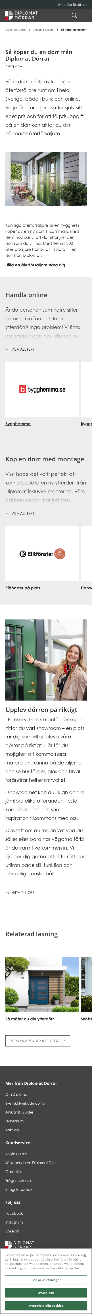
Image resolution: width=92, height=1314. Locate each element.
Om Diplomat (16, 1094)
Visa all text (22, 349)
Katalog (12, 1130)
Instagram (14, 1222)
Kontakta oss (16, 1154)
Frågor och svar (18, 1180)
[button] (84, 15)
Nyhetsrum (14, 1121)
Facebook (14, 1213)
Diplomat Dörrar (15, 29)
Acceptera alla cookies (46, 1305)
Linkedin (12, 1231)
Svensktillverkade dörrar (25, 1103)
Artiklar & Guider (43, 29)
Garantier (13, 1171)
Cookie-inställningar (46, 1280)
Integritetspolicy (18, 1189)
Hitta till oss (22, 892)
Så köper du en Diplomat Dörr (30, 1163)
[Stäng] (85, 1256)
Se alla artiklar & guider (35, 1041)
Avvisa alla (46, 1293)
